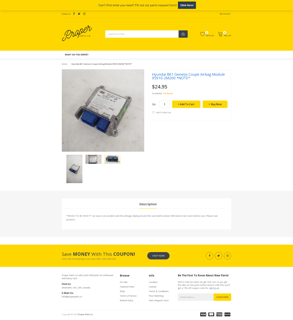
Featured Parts (127, 286)
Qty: (154, 104)
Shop (122, 291)
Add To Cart (187, 104)
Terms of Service (128, 295)
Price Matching (156, 295)
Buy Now (216, 104)
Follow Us (66, 14)
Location (153, 282)
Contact (153, 286)
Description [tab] (148, 204)
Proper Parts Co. (85, 314)
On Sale (123, 282)
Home (64, 64)
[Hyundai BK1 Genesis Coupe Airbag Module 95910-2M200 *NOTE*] (74, 168)
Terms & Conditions (159, 291)
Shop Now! (158, 255)
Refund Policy (126, 300)
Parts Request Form (159, 300)
